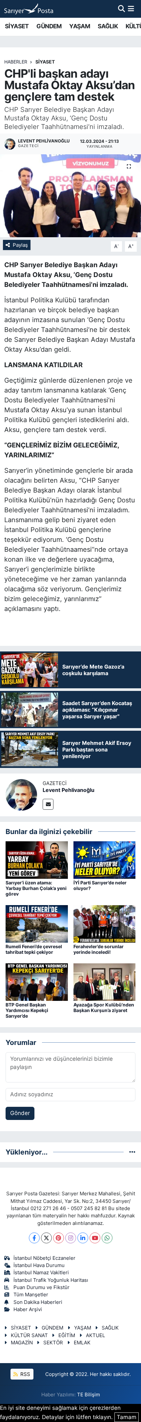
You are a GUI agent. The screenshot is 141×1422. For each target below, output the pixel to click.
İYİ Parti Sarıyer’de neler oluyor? (100, 885)
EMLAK (82, 1343)
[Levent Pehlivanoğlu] (21, 794)
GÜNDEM (48, 26)
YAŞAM (79, 26)
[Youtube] (95, 1237)
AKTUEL (95, 1335)
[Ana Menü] (131, 8)
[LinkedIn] (82, 1237)
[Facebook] (34, 1237)
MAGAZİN (22, 1343)
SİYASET (17, 26)
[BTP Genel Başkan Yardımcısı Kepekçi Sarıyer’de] (37, 981)
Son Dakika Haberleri (37, 1302)
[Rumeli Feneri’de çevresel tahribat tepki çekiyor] (37, 923)
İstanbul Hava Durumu (39, 1265)
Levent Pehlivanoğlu (68, 790)
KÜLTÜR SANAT (29, 1335)
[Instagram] (70, 1237)
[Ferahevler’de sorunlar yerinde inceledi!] (104, 923)
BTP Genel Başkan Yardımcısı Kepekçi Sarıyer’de (27, 1010)
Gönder (20, 1113)
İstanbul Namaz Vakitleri (41, 1273)
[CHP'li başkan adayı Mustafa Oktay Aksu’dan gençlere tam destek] (70, 195)
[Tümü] (132, 1152)
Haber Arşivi (27, 1309)
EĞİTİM (66, 1335)
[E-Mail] (48, 804)
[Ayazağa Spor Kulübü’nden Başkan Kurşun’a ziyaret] (104, 981)
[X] (46, 1237)
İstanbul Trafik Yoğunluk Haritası (50, 1280)
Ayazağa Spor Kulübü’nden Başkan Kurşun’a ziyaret (103, 1007)
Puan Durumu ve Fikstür (41, 1287)
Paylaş (20, 245)
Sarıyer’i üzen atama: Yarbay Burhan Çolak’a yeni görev (36, 888)
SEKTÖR (53, 1343)
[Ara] (121, 8)
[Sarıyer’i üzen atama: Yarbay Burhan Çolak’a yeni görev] (37, 859)
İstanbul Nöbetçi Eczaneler (44, 1258)
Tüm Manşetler (30, 1295)
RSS (24, 1374)
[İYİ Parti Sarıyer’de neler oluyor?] (104, 859)
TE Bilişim (88, 1395)
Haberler (15, 61)
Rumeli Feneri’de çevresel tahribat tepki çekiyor (34, 949)
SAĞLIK (108, 26)
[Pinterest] (58, 1237)
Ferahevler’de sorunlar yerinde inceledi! (98, 949)
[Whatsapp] (107, 1237)
